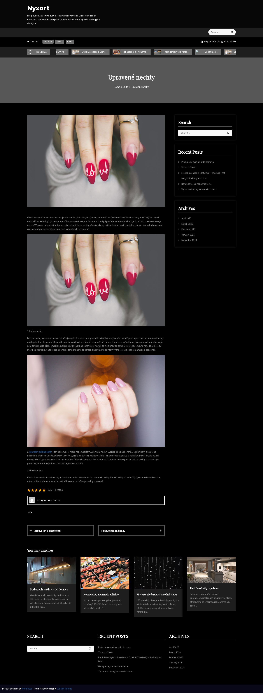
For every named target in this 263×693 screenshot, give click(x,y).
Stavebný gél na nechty (40, 452)
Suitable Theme (64, 689)
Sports (59, 42)
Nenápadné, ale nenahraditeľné (122, 52)
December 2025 (189, 240)
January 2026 (188, 235)
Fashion (48, 42)
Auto (30, 512)
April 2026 (186, 218)
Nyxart (38, 8)
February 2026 (188, 229)
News (70, 42)
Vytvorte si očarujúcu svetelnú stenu (198, 189)
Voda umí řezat (196, 52)
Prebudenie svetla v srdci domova (164, 52)
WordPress (27, 689)
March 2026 (187, 224)
